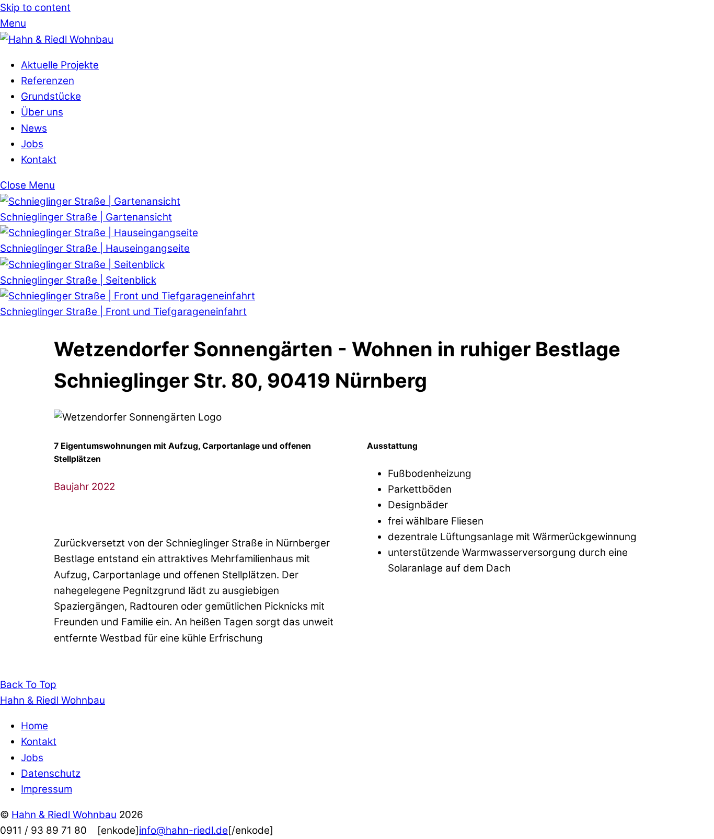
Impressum (46, 789)
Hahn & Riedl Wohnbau (64, 815)
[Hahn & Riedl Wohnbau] (56, 39)
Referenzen (47, 81)
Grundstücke (51, 96)
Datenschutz (50, 773)
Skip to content (35, 8)
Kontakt (38, 160)
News (34, 128)
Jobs (32, 144)
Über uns (42, 112)
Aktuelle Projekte (60, 65)
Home (34, 726)
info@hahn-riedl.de (183, 830)
